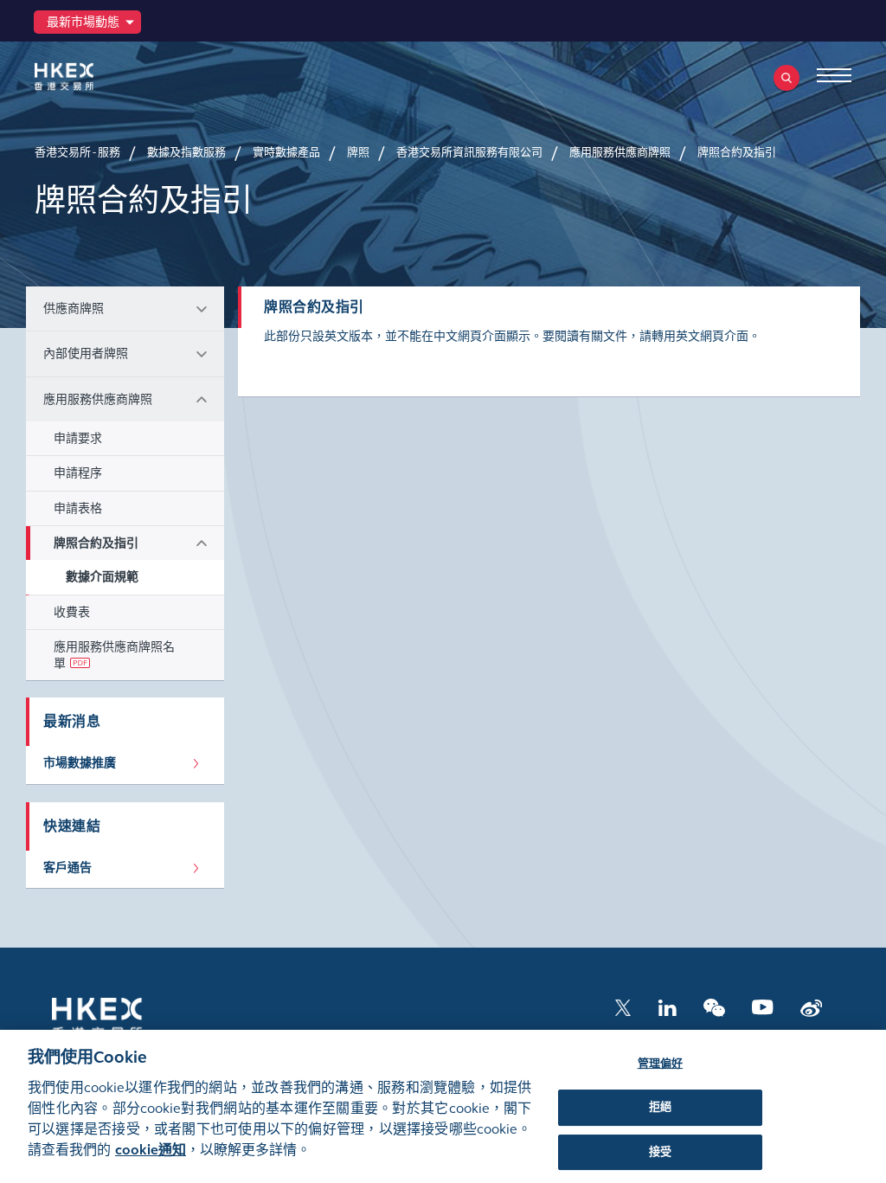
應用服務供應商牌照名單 (114, 655)
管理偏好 (661, 1063)
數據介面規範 (102, 576)
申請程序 (78, 473)
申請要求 (78, 438)
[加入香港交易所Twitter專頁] (623, 1006)
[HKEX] (91, 77)
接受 (660, 1152)
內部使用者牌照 (85, 353)
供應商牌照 (73, 308)
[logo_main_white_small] (119, 1017)
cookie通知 (150, 1149)
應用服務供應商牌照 (97, 399)
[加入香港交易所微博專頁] (811, 1006)
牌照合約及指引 (96, 543)
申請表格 (78, 508)
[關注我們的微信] (714, 1006)
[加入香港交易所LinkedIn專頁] (667, 1006)
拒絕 (660, 1107)
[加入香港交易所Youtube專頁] (763, 1006)
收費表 (72, 612)
